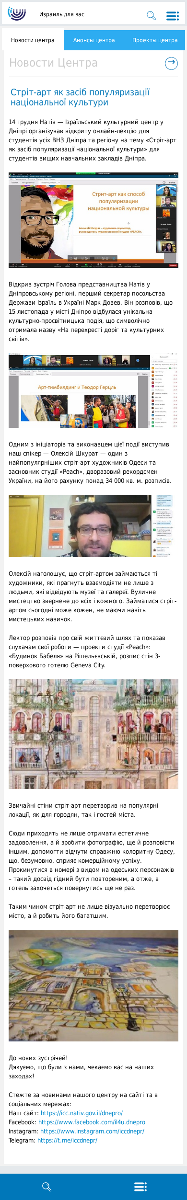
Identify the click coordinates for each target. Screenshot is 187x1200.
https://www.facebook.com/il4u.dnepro (91, 1122)
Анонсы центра (94, 40)
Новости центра (33, 40)
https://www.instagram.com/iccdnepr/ (92, 1131)
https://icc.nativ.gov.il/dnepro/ (82, 1113)
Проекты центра (155, 40)
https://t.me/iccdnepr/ (67, 1140)
